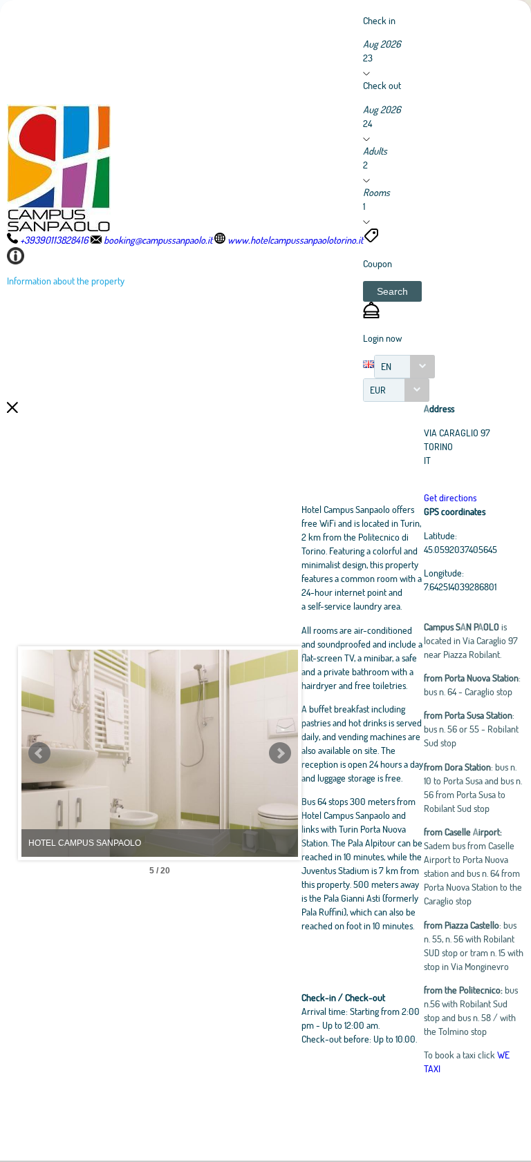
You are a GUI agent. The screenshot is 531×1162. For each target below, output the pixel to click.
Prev (39, 753)
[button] (392, 291)
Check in (379, 20)
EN (386, 366)
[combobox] (404, 366)
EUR (378, 389)
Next (280, 753)
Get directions (450, 497)
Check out (382, 85)
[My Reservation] (371, 314)
